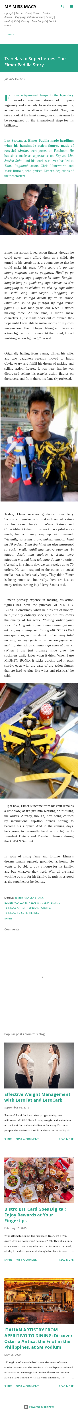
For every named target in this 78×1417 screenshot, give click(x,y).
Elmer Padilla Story (29, 897)
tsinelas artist (15, 907)
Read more (66, 1139)
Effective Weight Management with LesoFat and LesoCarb (37, 1097)
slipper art (51, 902)
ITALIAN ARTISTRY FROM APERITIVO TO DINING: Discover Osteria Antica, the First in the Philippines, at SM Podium (38, 1338)
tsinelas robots (38, 907)
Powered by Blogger (41, 1407)
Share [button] (8, 918)
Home (10, 34)
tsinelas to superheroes (21, 912)
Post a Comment (27, 1139)
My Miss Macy (20, 6)
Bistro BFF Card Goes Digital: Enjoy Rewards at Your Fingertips (35, 1214)
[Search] (63, 6)
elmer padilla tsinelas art (23, 902)
